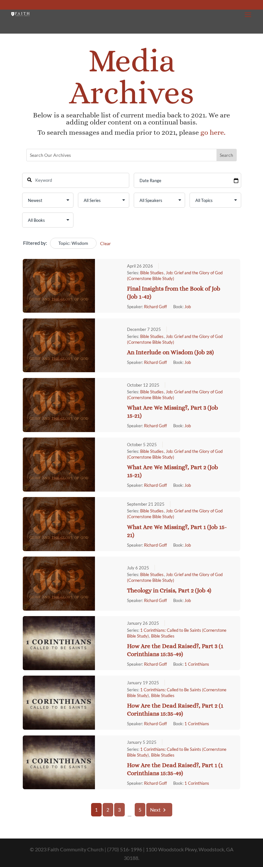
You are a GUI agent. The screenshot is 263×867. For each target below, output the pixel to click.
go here (212, 132)
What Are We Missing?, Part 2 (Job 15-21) (172, 471)
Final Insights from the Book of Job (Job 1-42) (173, 292)
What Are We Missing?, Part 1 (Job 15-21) (177, 531)
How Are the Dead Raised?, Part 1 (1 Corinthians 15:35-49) (175, 769)
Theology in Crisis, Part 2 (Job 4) (169, 590)
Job (187, 306)
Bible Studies (152, 272)
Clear (105, 243)
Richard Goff (155, 306)
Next (155, 810)
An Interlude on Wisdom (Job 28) (170, 352)
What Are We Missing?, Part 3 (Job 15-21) (172, 411)
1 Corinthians (196, 664)
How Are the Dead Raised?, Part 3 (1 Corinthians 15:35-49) (175, 650)
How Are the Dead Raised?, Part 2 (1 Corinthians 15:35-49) (175, 709)
